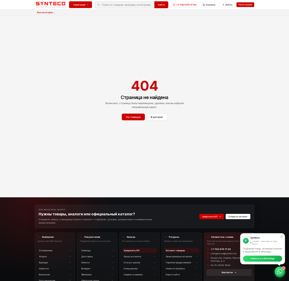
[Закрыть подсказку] (281, 237)
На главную (133, 117)
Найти (161, 4)
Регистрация (245, 4)
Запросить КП (209, 216)
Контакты (227, 272)
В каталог (157, 117)
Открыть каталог (238, 216)
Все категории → (46, 12)
